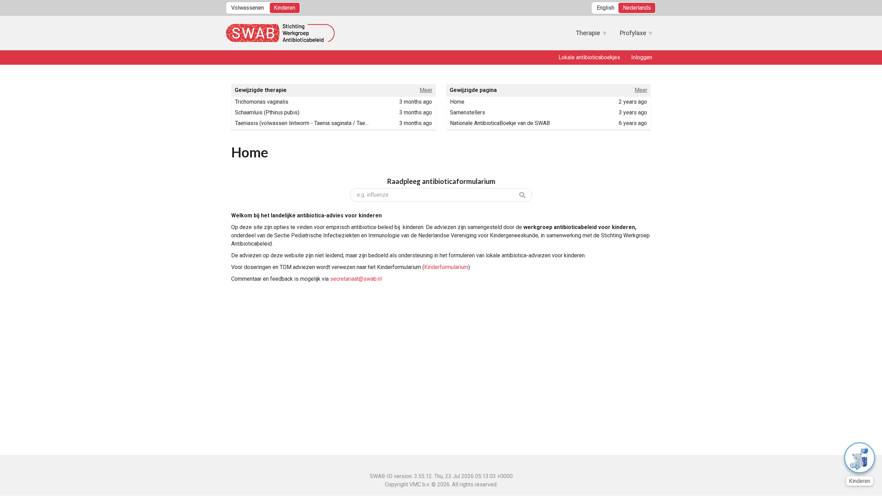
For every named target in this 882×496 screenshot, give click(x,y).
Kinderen (284, 7)
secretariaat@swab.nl (356, 279)
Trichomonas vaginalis (261, 102)
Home (457, 102)
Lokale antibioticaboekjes (589, 57)
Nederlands (637, 7)
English (605, 7)
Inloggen (641, 57)
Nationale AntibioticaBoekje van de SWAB (500, 123)
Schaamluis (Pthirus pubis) (267, 112)
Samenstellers (467, 112)
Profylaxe (629, 35)
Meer (426, 90)
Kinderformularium (446, 267)
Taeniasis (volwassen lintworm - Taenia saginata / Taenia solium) (303, 123)
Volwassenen (247, 7)
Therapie (584, 35)
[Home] (282, 33)
